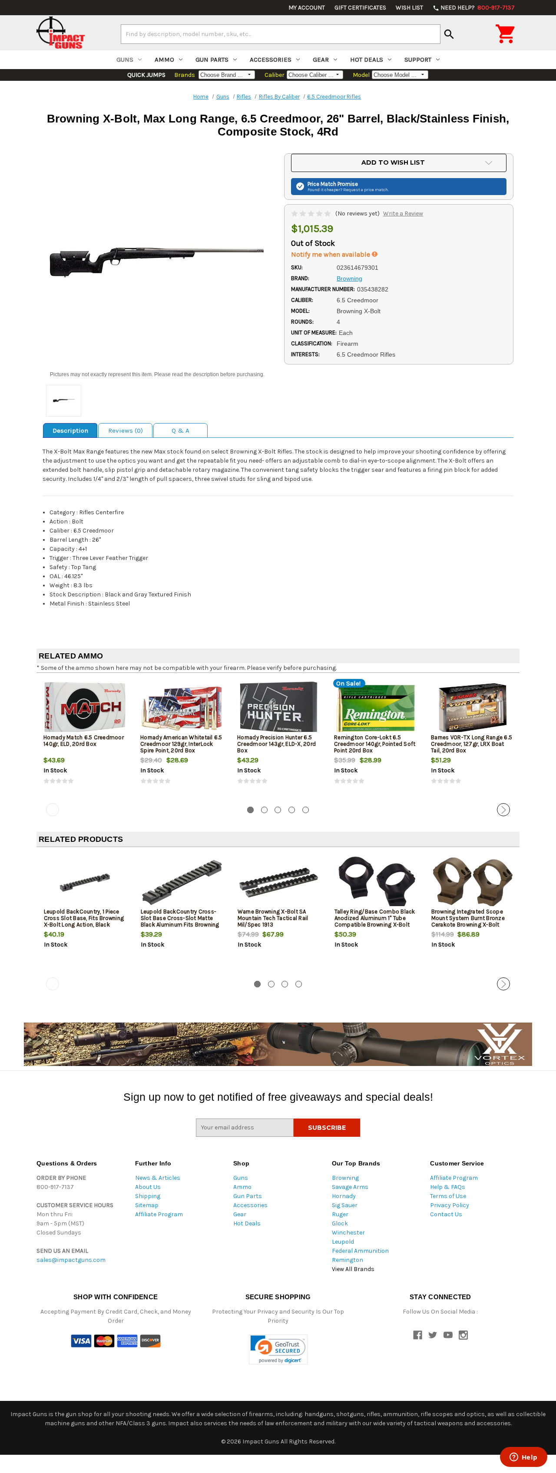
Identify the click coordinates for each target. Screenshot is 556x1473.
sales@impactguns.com (71, 1260)
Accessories (270, 59)
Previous (52, 809)
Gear (321, 59)
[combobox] (280, 33)
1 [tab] (250, 810)
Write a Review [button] (403, 213)
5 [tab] (305, 810)
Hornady (344, 1196)
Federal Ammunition (360, 1251)
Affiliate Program (159, 1214)
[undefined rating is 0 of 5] (311, 213)
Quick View (85, 708)
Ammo (164, 59)
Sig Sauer (344, 1205)
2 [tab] (264, 810)
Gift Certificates (360, 7)
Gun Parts (211, 59)
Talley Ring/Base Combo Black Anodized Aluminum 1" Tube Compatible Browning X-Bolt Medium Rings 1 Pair (374, 921)
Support (417, 59)
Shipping (147, 1196)
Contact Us (446, 1214)
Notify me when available (331, 254)
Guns (124, 59)
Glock (340, 1223)
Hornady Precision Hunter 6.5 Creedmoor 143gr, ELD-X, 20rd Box (276, 744)
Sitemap (147, 1205)
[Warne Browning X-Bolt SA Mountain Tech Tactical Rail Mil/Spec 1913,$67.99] (279, 882)
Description (70, 430)
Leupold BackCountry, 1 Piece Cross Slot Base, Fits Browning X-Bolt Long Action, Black (84, 918)
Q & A (180, 430)
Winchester (348, 1232)
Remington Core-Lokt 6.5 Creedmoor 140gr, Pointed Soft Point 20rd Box (374, 744)
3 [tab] (278, 810)
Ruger (340, 1214)
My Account (306, 7)
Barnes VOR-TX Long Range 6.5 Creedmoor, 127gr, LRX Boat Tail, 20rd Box (471, 744)
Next (503, 809)
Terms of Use (448, 1196)
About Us (148, 1187)
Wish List (409, 7)
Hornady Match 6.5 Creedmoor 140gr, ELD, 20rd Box (83, 740)
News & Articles (157, 1178)
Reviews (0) (125, 430)
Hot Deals (366, 59)
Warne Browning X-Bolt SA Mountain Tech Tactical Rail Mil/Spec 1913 (273, 918)
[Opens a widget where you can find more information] (523, 1458)
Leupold (343, 1241)
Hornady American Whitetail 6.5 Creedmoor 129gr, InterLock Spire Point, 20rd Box (181, 744)
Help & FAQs (447, 1187)
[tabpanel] (85, 739)
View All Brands (353, 1269)
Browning (345, 1178)
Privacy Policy (449, 1205)
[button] (278, 1349)
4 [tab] (291, 810)
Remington (347, 1260)
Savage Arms (350, 1187)
